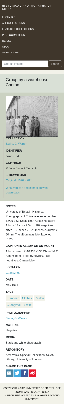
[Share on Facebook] (24, 372)
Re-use (6, 40)
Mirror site (12, 395)
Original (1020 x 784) (19, 180)
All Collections (13, 23)
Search (55, 63)
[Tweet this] (17, 372)
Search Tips (10, 52)
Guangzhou (13, 272)
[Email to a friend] (10, 372)
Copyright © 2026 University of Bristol (29, 388)
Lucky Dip (8, 17)
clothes (27, 298)
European (13, 298)
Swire (28, 304)
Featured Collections (18, 29)
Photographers (13, 34)
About (6, 46)
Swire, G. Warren (16, 143)
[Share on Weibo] (32, 372)
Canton (39, 298)
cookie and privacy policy (32, 392)
